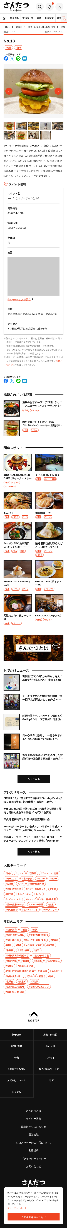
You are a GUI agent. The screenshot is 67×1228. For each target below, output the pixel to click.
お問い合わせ (33, 1166)
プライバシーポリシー (33, 1158)
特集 (16, 1057)
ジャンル (16, 1091)
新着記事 (16, 1034)
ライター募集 (33, 1118)
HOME (7, 26)
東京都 (19, 26)
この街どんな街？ (17, 1068)
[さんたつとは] (33, 648)
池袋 (63, 26)
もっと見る (33, 851)
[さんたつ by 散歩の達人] (16, 7)
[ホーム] (4, 18)
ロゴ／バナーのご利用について (33, 1142)
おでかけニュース (16, 1080)
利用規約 (34, 1150)
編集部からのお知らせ (33, 1126)
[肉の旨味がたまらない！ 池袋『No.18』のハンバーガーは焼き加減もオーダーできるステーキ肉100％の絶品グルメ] (33, 428)
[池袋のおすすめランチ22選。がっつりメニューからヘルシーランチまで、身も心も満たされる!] (33, 408)
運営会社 (34, 1134)
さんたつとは (33, 1110)
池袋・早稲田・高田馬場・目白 (41, 26)
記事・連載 (16, 1046)
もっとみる (33, 778)
